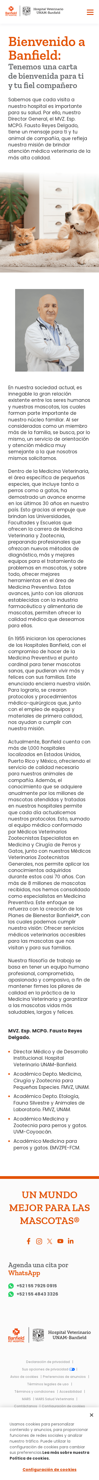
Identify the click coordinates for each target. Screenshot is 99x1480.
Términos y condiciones (35, 1391)
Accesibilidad (70, 1391)
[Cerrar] (91, 1415)
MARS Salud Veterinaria (55, 1399)
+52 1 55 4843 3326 (37, 1294)
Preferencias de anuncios (65, 1376)
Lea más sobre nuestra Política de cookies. (49, 1455)
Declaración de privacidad (48, 1361)
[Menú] (90, 13)
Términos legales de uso (48, 1384)
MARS (27, 1399)
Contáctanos (26, 1406)
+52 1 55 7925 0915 (36, 1286)
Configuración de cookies (63, 1406)
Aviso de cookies (24, 1376)
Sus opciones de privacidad (45, 1369)
